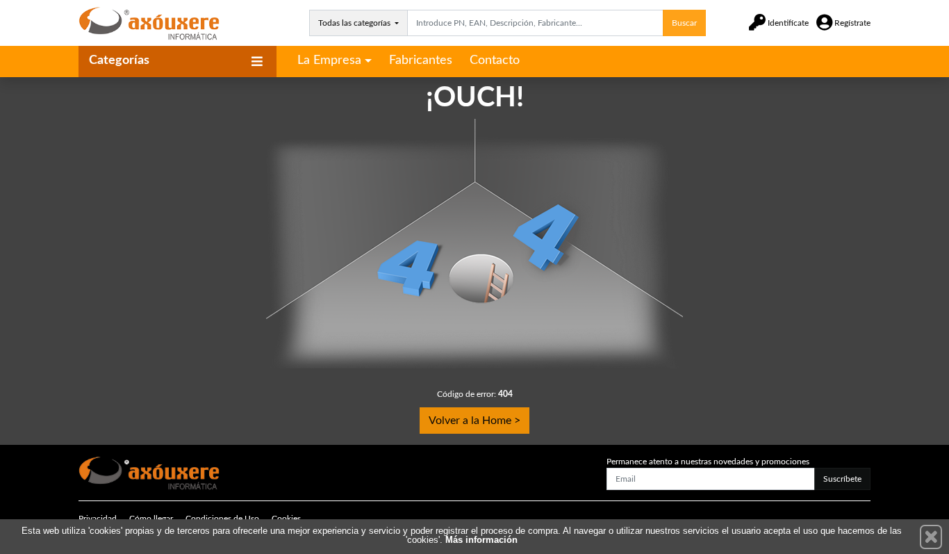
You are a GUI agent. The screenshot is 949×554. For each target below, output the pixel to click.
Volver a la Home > (474, 420)
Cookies (286, 518)
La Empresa (329, 60)
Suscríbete (842, 479)
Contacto (495, 60)
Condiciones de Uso (222, 518)
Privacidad (98, 518)
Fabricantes (420, 60)
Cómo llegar (151, 518)
